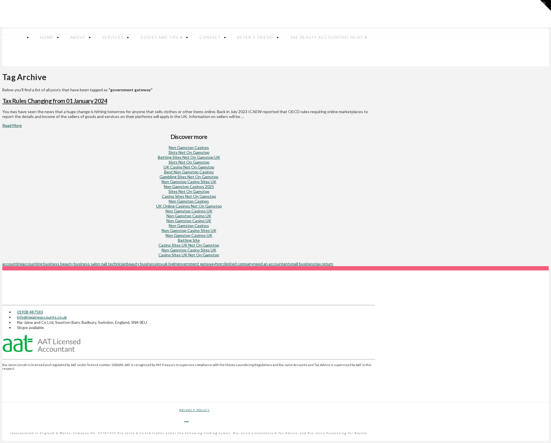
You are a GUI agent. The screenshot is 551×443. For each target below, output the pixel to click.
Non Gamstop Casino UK (188, 215)
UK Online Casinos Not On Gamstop (189, 206)
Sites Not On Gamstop (188, 191)
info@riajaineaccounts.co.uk (42, 317)
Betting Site (189, 240)
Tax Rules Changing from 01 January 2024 (54, 100)
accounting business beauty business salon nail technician (74, 263)
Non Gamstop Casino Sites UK (189, 181)
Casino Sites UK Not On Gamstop (188, 245)
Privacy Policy (194, 410)
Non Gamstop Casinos (189, 147)
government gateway (196, 263)
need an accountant (271, 263)
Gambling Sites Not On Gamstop (189, 176)
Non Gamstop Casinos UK (189, 210)
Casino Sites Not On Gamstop (189, 196)
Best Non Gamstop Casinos (189, 171)
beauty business (141, 263)
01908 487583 (30, 311)
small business (302, 263)
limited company (238, 263)
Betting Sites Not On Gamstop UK (189, 157)
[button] (545, 5)
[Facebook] (186, 418)
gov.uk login (166, 263)
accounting (12, 263)
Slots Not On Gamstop (188, 152)
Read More (12, 125)
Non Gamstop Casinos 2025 (189, 186)
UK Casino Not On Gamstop (189, 167)
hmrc (220, 263)
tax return (324, 263)
